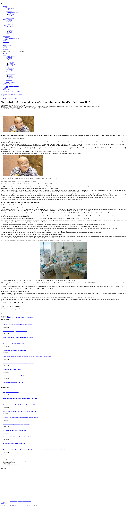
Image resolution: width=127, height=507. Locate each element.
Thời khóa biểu (9, 32)
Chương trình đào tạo (10, 26)
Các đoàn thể (8, 13)
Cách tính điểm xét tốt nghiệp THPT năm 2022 (13, 343)
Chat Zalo (3, 502)
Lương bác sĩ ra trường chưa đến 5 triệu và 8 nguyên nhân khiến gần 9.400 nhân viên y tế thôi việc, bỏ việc (27, 356)
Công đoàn (10, 15)
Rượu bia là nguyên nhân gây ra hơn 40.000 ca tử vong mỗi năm (17, 324)
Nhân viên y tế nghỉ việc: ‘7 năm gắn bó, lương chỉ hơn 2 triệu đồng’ (18, 337)
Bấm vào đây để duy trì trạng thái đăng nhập (21, 505)
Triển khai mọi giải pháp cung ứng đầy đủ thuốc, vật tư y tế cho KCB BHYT (20, 398)
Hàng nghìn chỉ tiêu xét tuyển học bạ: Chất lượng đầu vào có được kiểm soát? (20, 404)
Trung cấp (10, 30)
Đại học (10, 27)
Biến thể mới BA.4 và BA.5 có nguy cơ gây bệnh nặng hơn (16, 375)
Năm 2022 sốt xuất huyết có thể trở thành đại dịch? (14, 430)
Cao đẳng (10, 28)
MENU (2, 95)
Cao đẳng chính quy (10, 20)
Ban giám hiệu (9, 9)
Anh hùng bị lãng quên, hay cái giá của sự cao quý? (14, 350)
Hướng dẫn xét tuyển (7, 37)
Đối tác (4, 44)
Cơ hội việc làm (6, 36)
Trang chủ (5, 6)
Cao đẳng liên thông (10, 21)
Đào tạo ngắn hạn (9, 24)
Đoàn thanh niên (11, 17)
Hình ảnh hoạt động (10, 18)
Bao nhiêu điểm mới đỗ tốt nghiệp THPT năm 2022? (15, 382)
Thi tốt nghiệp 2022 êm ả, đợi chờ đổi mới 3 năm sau (15, 331)
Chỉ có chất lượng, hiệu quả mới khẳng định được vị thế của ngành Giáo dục (20, 417)
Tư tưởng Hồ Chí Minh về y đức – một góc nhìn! (14, 443)
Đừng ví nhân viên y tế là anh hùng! (11, 392)
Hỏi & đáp (5, 39)
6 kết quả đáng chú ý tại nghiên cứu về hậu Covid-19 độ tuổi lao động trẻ (19, 411)
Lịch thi (7, 33)
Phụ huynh (5, 49)
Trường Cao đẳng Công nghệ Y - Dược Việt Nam (11, 91)
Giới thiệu (5, 7)
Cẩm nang (5, 46)
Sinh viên (5, 47)
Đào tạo (4, 25)
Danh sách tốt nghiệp (10, 34)
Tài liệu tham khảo (7, 45)
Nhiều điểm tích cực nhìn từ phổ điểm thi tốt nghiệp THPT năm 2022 (18, 363)
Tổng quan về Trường (10, 8)
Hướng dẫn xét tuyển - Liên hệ (12, 38)
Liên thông (10, 31)
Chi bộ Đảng (11, 14)
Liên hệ (4, 40)
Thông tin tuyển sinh (7, 19)
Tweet (2, 311)
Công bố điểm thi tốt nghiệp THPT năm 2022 (13, 369)
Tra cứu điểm (6, 42)
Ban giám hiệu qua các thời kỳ (12, 12)
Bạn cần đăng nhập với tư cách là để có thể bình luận (17, 317)
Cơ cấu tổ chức (9, 11)
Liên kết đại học (9, 22)
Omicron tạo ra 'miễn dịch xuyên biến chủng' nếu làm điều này (17, 436)
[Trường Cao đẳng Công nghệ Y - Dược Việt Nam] (11, 94)
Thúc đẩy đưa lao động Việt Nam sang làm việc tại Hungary (16, 424)
